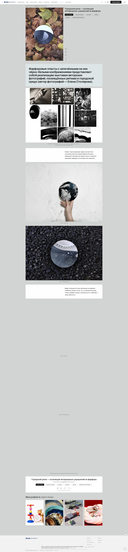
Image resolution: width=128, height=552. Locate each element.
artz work (89, 540)
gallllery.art (100, 540)
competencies (21, 2)
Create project (116, 2)
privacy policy (42, 550)
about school (33, 2)
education (89, 544)
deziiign (88, 538)
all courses (46, 2)
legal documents (49, 550)
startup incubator (90, 546)
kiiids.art (99, 542)
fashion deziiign (90, 542)
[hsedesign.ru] (10, 2)
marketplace (54, 2)
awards (40, 2)
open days (68, 2)
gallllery (99, 538)
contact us (56, 550)
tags (27, 2)
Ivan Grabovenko (43, 6)
